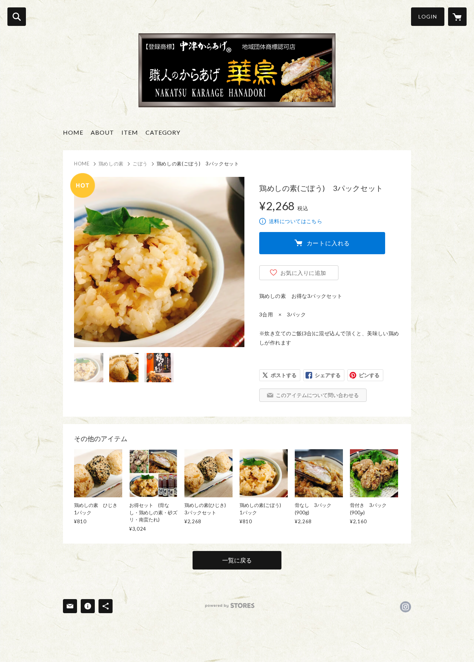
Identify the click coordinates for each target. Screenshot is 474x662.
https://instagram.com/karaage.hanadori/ (405, 606)
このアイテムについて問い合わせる (317, 395)
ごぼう (140, 164)
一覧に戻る (237, 560)
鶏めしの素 (111, 164)
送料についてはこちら (295, 221)
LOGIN (427, 16)
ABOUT (102, 132)
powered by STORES (229, 605)
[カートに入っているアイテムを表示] (457, 16)
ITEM (129, 132)
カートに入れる (328, 242)
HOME (73, 132)
